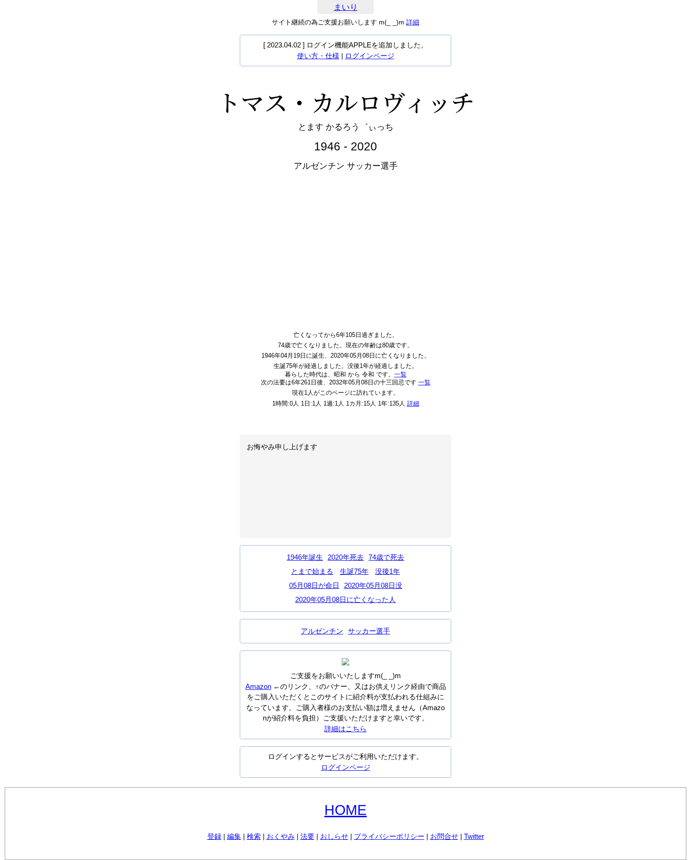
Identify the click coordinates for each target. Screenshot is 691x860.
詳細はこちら (345, 729)
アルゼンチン (322, 631)
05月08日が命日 (314, 585)
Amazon (258, 686)
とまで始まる (312, 571)
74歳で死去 (386, 557)
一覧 (400, 374)
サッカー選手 (369, 631)
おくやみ (281, 836)
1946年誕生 (305, 557)
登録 (214, 836)
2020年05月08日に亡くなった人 (345, 599)
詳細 (412, 22)
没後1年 (387, 571)
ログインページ (369, 56)
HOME (345, 810)
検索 (254, 836)
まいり (346, 7)
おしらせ (334, 836)
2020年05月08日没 (373, 585)
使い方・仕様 (318, 56)
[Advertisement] (345, 250)
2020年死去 (346, 557)
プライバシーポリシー (389, 836)
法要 (307, 836)
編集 (234, 836)
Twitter (474, 836)
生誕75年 (354, 571)
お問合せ (444, 836)
